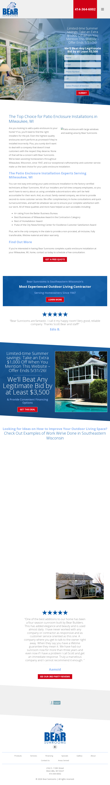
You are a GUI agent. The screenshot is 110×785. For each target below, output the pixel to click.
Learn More (55, 299)
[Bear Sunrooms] (10, 9)
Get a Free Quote (55, 259)
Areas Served (63, 760)
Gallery (79, 756)
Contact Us (45, 760)
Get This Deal (27, 409)
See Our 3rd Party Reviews (55, 676)
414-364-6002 (85, 9)
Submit (82, 92)
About (93, 756)
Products (18, 756)
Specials (64, 756)
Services (33, 756)
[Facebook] (55, 747)
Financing (49, 756)
